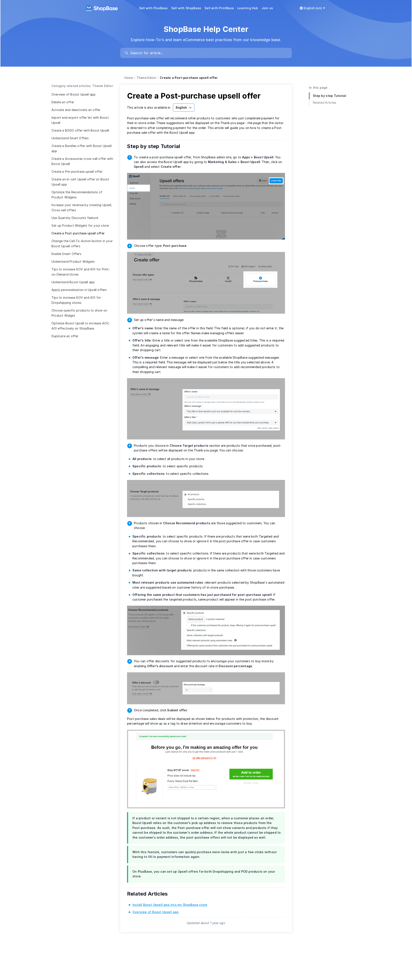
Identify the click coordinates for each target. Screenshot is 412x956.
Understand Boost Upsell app (73, 282)
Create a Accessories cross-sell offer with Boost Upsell (82, 161)
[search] (208, 52)
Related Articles (150, 894)
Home (128, 77)
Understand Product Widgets (73, 261)
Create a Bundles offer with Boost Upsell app (82, 148)
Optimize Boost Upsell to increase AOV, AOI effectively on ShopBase (81, 325)
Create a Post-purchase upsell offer (78, 233)
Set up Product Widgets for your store (80, 225)
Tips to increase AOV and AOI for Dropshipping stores (76, 300)
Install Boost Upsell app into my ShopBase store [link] (169, 905)
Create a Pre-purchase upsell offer (77, 171)
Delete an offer (63, 102)
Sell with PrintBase (219, 8)
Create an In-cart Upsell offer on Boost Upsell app (80, 181)
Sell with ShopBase (186, 8)
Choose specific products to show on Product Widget (79, 313)
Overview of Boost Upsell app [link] (155, 912)
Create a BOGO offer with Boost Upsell (80, 130)
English (181, 107)
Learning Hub (247, 8)
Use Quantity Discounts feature (75, 218)
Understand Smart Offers (70, 138)
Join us (267, 8)
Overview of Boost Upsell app (74, 94)
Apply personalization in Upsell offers (79, 290)
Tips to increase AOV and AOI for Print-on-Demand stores (81, 271)
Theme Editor (146, 77)
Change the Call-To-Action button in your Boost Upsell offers (82, 243)
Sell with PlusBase (153, 8)
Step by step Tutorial (156, 146)
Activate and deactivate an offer (76, 110)
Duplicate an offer (65, 336)
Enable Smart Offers (66, 254)
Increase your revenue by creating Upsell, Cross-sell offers (82, 207)
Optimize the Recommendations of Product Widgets (77, 194)
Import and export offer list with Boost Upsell (80, 120)
